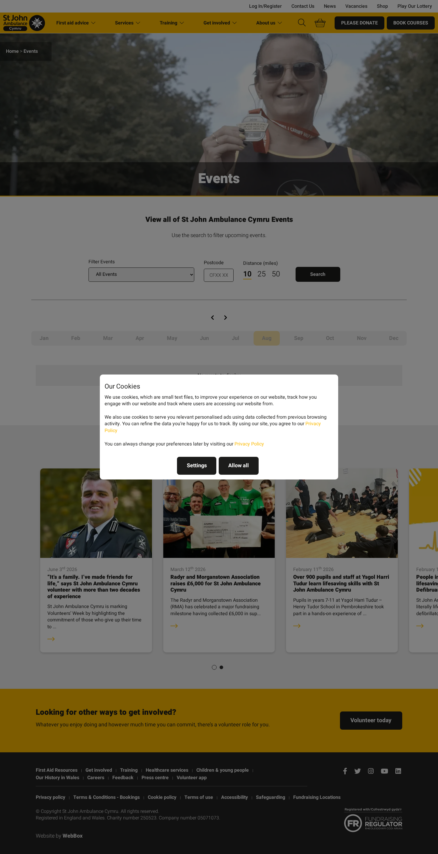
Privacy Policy (249, 444)
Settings (197, 466)
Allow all (238, 466)
